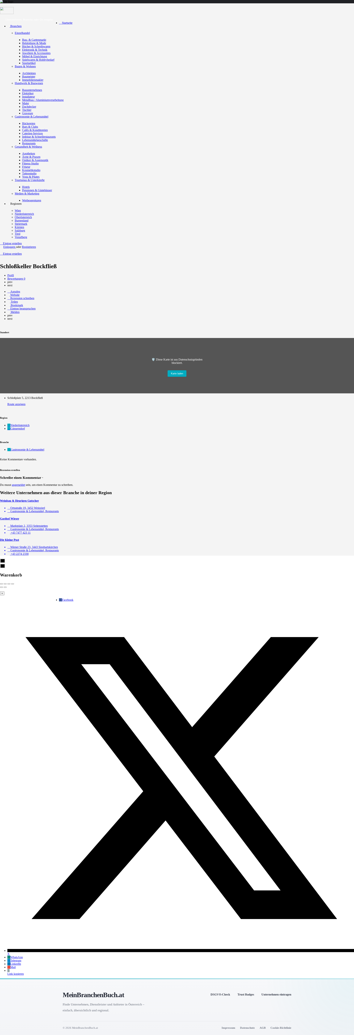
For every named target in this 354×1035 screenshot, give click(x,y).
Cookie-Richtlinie (280, 1027)
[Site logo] (7, 13)
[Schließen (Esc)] (1, 583)
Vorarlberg (21, 237)
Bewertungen (16, 278)
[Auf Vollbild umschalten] (8, 583)
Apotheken (28, 153)
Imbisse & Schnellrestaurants (39, 136)
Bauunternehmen (32, 90)
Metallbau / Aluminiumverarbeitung (43, 100)
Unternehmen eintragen (276, 994)
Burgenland (21, 220)
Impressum (228, 1027)
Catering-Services (32, 133)
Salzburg (20, 230)
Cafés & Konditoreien (35, 130)
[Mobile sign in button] (1, 250)
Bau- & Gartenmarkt (34, 39)
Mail (13, 967)
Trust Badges (245, 994)
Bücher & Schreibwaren (36, 46)
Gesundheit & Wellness (28, 146)
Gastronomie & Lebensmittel (31, 116)
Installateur (28, 96)
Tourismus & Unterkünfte (30, 180)
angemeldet (18, 484)
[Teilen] (5, 583)
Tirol (17, 233)
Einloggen (9, 246)
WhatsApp (16, 957)
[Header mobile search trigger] (1, 257)
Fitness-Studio (30, 163)
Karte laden (177, 373)
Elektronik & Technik (34, 49)
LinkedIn (15, 963)
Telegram (15, 960)
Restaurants (29, 143)
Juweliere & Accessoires (36, 53)
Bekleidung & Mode (34, 43)
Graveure (27, 113)
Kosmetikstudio (31, 170)
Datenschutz (247, 1027)
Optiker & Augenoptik (35, 160)
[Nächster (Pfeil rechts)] (5, 587)
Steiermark (21, 223)
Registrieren (29, 246)
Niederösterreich (24, 213)
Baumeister (28, 76)
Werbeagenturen (31, 200)
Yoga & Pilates (30, 176)
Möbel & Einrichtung (34, 56)
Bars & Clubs (30, 126)
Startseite (66, 22)
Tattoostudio (29, 173)
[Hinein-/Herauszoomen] (12, 583)
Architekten (29, 73)
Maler (25, 103)
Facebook (67, 599)
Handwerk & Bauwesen (29, 83)
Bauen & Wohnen (25, 66)
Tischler (26, 109)
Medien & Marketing (27, 193)
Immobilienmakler (32, 79)
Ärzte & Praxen (31, 156)
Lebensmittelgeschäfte (35, 140)
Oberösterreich (23, 217)
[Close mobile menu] (60, 16)
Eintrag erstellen (12, 243)
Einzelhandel (22, 33)
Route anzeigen (16, 404)
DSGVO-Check (220, 994)
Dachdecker (29, 106)
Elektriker (28, 93)
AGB (263, 1027)
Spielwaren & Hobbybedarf (38, 59)
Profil (10, 275)
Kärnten (19, 227)
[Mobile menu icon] (177, 5)
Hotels (26, 186)
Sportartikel (29, 63)
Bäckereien (28, 123)
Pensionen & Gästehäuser (37, 190)
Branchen (16, 26)
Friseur (26, 166)
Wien (18, 210)
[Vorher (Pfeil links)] (1, 587)
